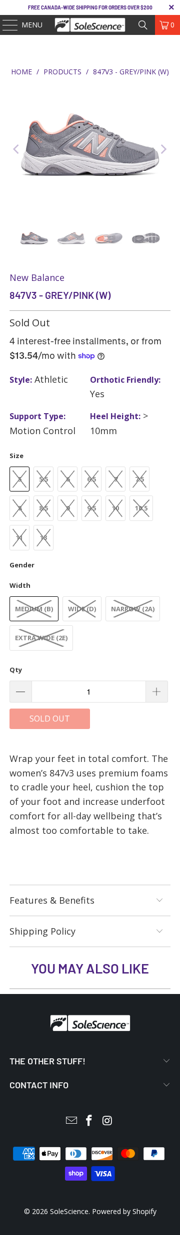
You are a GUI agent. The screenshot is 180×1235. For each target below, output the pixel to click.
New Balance (37, 277)
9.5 (91, 507)
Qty (16, 669)
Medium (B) (34, 608)
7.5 (139, 479)
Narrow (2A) (132, 608)
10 (115, 507)
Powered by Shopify (124, 1211)
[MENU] (5, 25)
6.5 (91, 479)
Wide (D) (82, 608)
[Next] (163, 149)
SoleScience (69, 1211)
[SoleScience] (90, 25)
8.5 (43, 507)
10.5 (141, 507)
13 (43, 537)
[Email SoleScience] (71, 1121)
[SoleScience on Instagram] (107, 1121)
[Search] (143, 25)
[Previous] (17, 149)
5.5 (43, 479)
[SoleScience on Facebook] (89, 1121)
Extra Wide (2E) (41, 637)
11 (19, 537)
